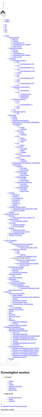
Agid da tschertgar (14, 316)
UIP (17, 143)
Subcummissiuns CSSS (27, 71)
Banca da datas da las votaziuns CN (24, 217)
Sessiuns (11, 228)
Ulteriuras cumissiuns (19, 99)
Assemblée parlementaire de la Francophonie (26, 336)
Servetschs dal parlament (16, 267)
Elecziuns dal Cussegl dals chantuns (27, 263)
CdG (17, 92)
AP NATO (19, 147)
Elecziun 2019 (24, 262)
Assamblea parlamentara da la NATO (24, 343)
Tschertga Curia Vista (15, 235)
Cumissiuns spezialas (19, 111)
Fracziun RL (16, 200)
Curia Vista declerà (18, 226)
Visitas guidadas (17, 295)
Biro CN (15, 39)
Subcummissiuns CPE (27, 64)
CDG (18, 66)
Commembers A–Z (18, 43)
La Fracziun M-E (18, 198)
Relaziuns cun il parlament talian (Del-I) (25, 353)
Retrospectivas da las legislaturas (23, 244)
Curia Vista (12, 223)
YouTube (17, 406)
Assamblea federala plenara (17, 207)
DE (6, 25)
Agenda (11, 311)
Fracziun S (16, 196)
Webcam (15, 323)
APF (17, 126)
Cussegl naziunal (14, 37)
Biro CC (15, 50)
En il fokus (12, 314)
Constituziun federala (22, 286)
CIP (17, 85)
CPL (17, 113)
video (22, 141)
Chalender (23, 129)
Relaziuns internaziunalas (12, 327)
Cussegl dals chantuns (15, 48)
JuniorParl (12, 401)
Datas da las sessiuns (19, 230)
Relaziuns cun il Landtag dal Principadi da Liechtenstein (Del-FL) (26, 356)
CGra (18, 101)
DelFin (15, 117)
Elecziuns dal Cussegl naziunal (25, 260)
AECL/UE (19, 131)
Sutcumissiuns (24, 90)
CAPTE (18, 73)
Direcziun (16, 270)
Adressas (11, 212)
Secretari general (18, 269)
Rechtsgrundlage (25, 156)
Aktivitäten (23, 148)
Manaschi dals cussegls (12, 214)
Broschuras (16, 281)
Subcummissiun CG (26, 104)
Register (11, 359)
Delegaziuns (12, 115)
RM (6, 30)
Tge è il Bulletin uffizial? (20, 221)
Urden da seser (17, 46)
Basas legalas (24, 170)
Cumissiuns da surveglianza (21, 87)
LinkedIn (5, 406)
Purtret (22, 127)
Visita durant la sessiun (20, 300)
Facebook (11, 406)
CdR (17, 108)
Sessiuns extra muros (22, 246)
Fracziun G (16, 201)
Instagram (24, 406)
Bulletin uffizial (13, 219)
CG (17, 103)
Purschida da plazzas (15, 397)
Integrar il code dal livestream (18, 325)
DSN (18, 253)
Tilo (14, 276)
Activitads (23, 168)
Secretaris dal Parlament (20, 272)
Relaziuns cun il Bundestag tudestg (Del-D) (26, 348)
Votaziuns (12, 216)
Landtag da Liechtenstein (24, 182)
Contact (7, 21)
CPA (14, 110)
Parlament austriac (22, 187)
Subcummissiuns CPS (27, 83)
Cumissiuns (12, 58)
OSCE (18, 157)
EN (6, 32)
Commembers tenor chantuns (21, 44)
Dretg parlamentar (18, 284)
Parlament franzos (21, 171)
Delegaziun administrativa (21, 120)
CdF (17, 88)
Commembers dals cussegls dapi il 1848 (25, 209)
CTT (17, 74)
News (10, 313)
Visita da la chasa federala (17, 293)
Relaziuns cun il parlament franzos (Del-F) (26, 352)
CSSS (18, 69)
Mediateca (12, 320)
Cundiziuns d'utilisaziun (20, 322)
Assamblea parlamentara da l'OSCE (24, 337)
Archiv (11, 242)
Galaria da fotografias (15, 386)
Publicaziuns (24, 97)
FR (6, 26)
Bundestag (19, 166)
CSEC (18, 80)
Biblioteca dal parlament (16, 309)
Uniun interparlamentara (20, 334)
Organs (7, 35)
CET (17, 76)
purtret (22, 150)
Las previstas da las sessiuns (21, 231)
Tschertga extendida (19, 210)
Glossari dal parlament (15, 277)
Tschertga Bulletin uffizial (17, 233)
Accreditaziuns (17, 307)
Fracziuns (12, 193)
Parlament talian (21, 177)
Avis (10, 318)
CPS (17, 81)
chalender (23, 152)
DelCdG (15, 118)
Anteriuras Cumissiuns (19, 249)
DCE (18, 136)
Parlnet (7, 20)
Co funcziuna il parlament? (17, 283)
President (15, 41)
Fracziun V (16, 194)
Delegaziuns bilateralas (16, 346)
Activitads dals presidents (16, 329)
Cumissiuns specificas (19, 60)
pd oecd (18, 154)
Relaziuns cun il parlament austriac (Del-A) (26, 350)
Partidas (15, 205)
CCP (17, 251)
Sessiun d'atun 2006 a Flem (28, 247)
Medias (11, 306)
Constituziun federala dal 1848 (29, 288)
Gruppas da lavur (25, 94)
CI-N (18, 106)
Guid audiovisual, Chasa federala (23, 304)
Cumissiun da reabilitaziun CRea (26, 256)
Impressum (12, 388)
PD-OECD (16, 344)
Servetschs (8, 292)
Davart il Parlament (11, 240)
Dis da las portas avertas (20, 302)
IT (5, 28)
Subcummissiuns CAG (27, 67)
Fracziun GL (16, 203)
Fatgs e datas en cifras (15, 290)
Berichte (22, 254)
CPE (17, 62)
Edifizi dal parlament (15, 274)
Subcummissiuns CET (27, 78)
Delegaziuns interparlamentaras (18, 330)
